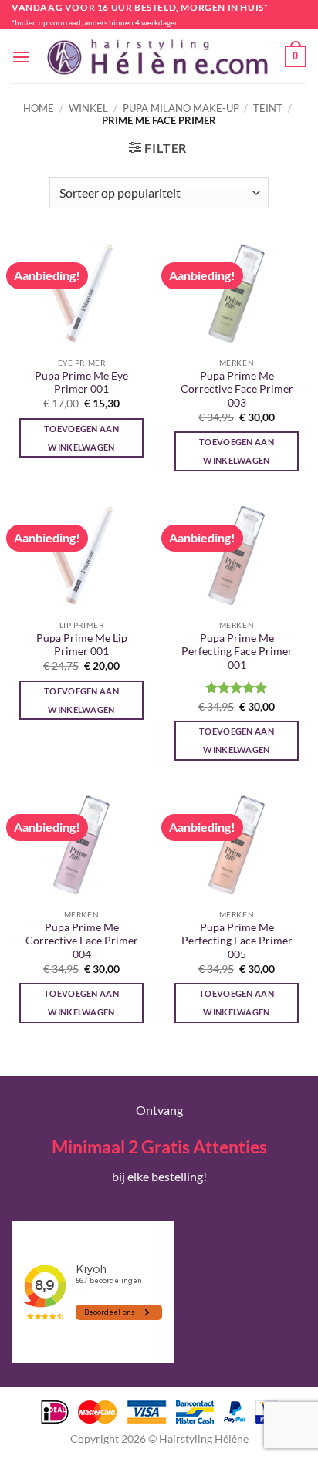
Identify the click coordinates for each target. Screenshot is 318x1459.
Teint (267, 108)
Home (38, 108)
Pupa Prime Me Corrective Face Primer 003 (237, 389)
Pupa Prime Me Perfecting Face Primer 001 (237, 651)
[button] (21, 57)
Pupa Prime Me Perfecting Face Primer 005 (237, 941)
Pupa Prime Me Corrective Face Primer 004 (81, 941)
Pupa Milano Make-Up (181, 108)
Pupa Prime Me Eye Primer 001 (81, 383)
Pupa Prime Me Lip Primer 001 (81, 645)
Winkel (88, 108)
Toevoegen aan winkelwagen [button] (81, 438)
